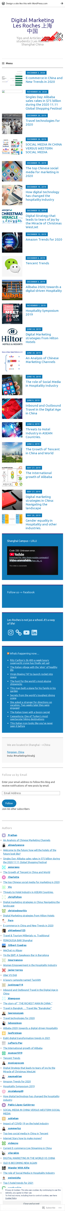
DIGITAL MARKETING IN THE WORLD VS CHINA (29, 1158)
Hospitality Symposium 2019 (19, 1086)
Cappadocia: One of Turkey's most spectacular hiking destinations (29, 717)
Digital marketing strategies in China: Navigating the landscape (40, 502)
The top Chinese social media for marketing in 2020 (42, 171)
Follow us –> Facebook (21, 592)
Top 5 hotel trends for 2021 (18, 1183)
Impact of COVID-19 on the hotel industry (26, 1123)
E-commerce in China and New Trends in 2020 (44, 79)
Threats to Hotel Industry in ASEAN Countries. (39, 433)
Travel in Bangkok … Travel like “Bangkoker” (27, 1008)
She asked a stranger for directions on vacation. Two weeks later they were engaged (31, 705)
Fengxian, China (15, 752)
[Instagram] (10, 632)
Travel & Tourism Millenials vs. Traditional (26, 935)
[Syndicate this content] (8, 653)
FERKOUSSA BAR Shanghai (17, 940)
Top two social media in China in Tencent (25, 1133)
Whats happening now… (24, 653)
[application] (32, 560)
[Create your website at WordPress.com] (32, 3)
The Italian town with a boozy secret (30, 712)
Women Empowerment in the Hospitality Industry (30, 965)
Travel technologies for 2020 (19, 1018)
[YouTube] (26, 632)
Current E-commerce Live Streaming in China (27, 1148)
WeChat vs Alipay (12, 950)
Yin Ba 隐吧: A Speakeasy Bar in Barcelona (26, 955)
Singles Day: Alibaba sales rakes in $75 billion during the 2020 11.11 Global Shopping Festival (44, 102)
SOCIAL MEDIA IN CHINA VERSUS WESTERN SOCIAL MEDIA (44, 148)
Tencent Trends (37, 263)
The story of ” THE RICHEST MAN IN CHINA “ (27, 1003)
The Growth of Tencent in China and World (43, 451)
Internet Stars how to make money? (22, 1138)
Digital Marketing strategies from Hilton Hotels (42, 338)
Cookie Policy (11, 1198)
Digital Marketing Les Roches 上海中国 (32, 25)
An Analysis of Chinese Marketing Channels (42, 360)
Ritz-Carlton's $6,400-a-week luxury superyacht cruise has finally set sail (29, 661)
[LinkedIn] (34, 632)
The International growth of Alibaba (39, 474)
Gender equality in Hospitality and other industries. (41, 524)
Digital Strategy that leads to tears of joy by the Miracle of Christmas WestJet (44, 221)
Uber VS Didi (10, 975)
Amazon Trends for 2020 (44, 239)
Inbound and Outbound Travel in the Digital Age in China (43, 409)
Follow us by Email (14, 774)
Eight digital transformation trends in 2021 (26, 1038)
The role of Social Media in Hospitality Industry (43, 383)
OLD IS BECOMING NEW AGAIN (20, 1163)
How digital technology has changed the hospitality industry (42, 195)
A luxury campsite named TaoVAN (22, 980)
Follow (9, 803)
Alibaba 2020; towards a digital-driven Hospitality (44, 288)
